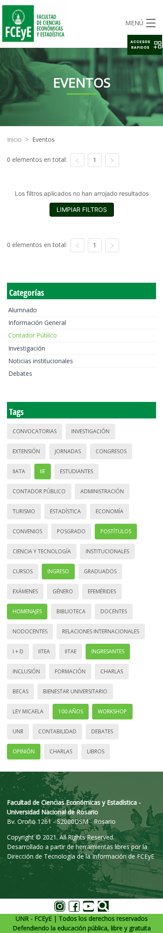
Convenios (27, 531)
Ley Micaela (28, 711)
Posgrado (71, 531)
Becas (20, 691)
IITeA (44, 651)
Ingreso (58, 571)
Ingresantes (107, 651)
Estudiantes (76, 471)
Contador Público (32, 335)
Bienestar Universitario (75, 691)
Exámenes (25, 591)
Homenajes (27, 611)
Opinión (24, 751)
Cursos (23, 571)
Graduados (100, 571)
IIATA (19, 471)
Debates (20, 373)
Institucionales (107, 551)
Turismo (24, 511)
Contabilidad (57, 731)
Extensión (26, 451)
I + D (18, 651)
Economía (109, 511)
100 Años (70, 711)
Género (63, 591)
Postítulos (115, 531)
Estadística (65, 511)
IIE (42, 471)
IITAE (71, 651)
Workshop (112, 711)
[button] (144, 45)
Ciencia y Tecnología (42, 551)
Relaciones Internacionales (100, 631)
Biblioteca (71, 611)
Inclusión (26, 671)
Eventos (43, 139)
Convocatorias (35, 431)
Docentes (113, 611)
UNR (18, 731)
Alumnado (22, 310)
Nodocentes (30, 631)
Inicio (14, 139)
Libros (95, 751)
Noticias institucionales (40, 361)
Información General (37, 322)
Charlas (111, 671)
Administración (102, 491)
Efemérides (102, 591)
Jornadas (68, 451)
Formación (70, 671)
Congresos (111, 451)
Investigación (26, 348)
